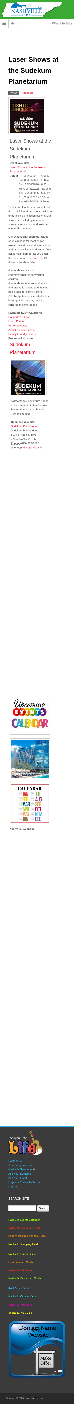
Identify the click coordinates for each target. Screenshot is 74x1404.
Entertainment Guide (20, 1262)
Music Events (16, 321)
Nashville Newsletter (21, 1169)
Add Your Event (17, 1177)
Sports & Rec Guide (20, 1312)
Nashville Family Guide (22, 1253)
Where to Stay (62, 23)
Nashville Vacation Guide (23, 1296)
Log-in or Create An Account (25, 1182)
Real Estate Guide (19, 1288)
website (40, 258)
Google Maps (32, 447)
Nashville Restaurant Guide (24, 1278)
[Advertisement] (30, 572)
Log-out (13, 1186)
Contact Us (15, 1160)
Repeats (28, 92)
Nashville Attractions (20, 1304)
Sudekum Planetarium (25, 426)
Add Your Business (19, 1173)
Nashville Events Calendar (24, 1219)
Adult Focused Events (21, 329)
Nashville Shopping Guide (23, 1244)
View (15, 92)
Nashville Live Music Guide (24, 1227)
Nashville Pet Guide (20, 1270)
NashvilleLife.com (34, 1398)
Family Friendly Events (22, 334)
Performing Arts (17, 325)
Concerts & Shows (19, 316)
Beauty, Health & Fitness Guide (27, 1235)
